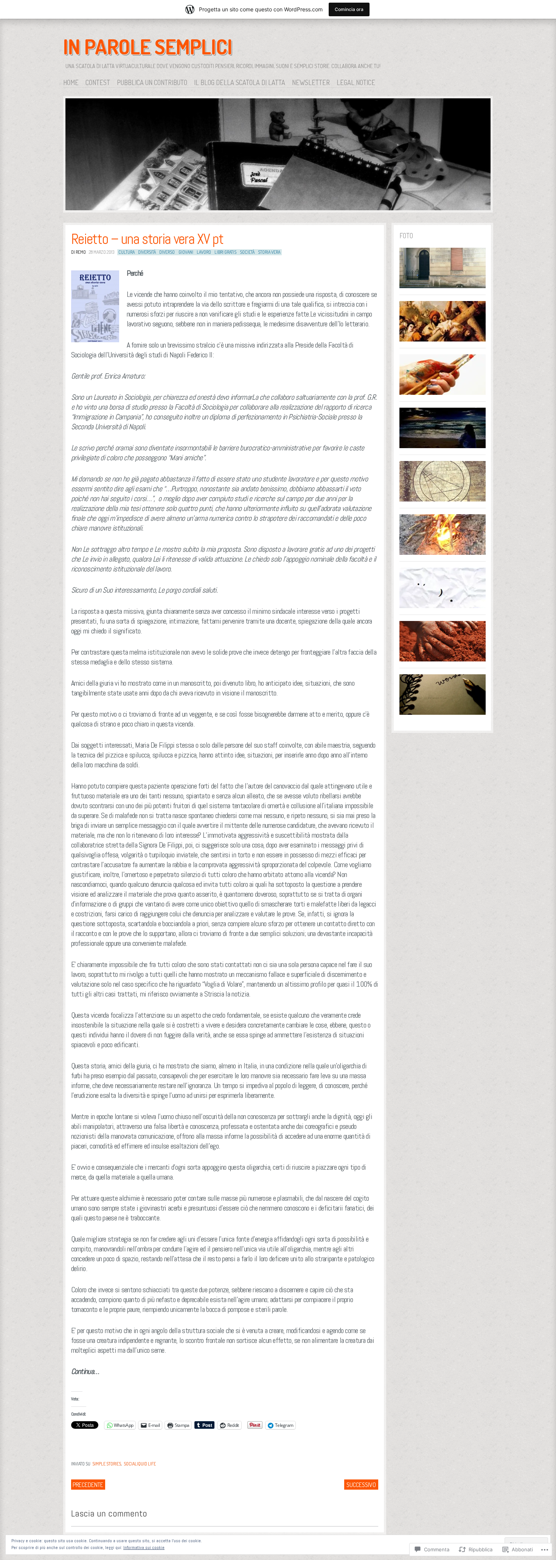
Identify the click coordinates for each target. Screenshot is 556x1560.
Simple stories (106, 1464)
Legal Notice (356, 82)
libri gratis (225, 252)
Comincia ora (349, 9)
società (247, 252)
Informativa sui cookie (144, 1547)
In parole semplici (147, 46)
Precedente (88, 1485)
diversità (147, 252)
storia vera (269, 252)
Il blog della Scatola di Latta (239, 82)
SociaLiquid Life (140, 1464)
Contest (97, 82)
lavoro (204, 252)
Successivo (361, 1485)
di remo (78, 252)
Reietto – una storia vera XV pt (147, 239)
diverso (167, 252)
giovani (186, 252)
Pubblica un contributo (152, 82)
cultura (126, 252)
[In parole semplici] (278, 155)
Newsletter (311, 82)
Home (71, 82)
